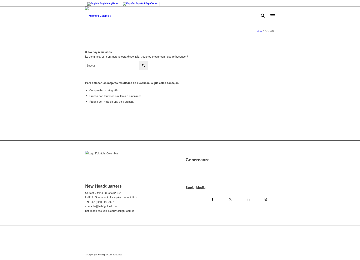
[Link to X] (230, 199)
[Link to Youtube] (195, 199)
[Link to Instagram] (266, 199)
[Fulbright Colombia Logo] (98, 15)
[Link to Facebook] (212, 199)
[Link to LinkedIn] (248, 199)
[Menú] (272, 15)
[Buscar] (263, 15)
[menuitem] (263, 15)
